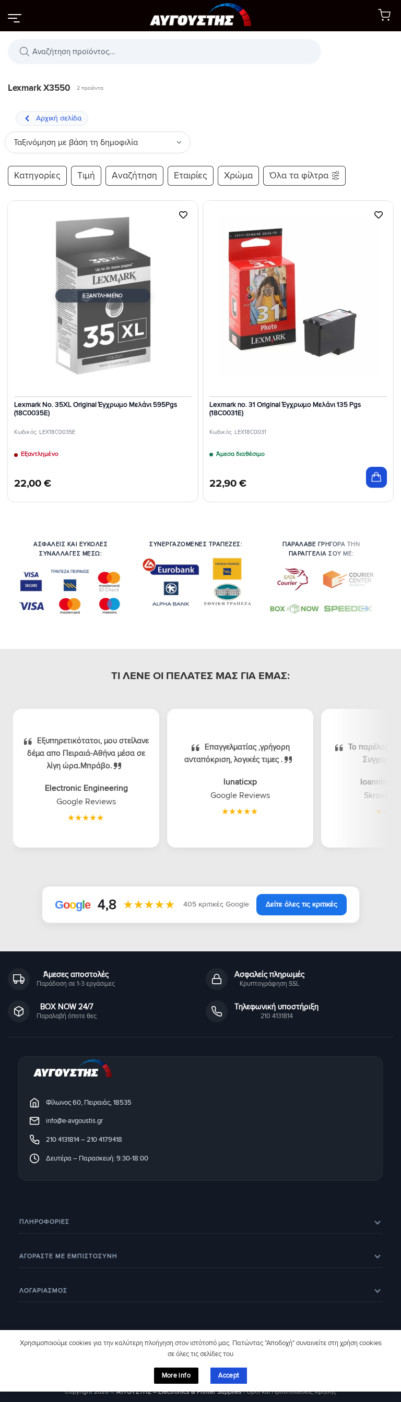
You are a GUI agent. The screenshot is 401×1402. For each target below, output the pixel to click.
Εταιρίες (190, 175)
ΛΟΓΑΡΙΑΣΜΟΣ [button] (43, 1291)
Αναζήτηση (134, 175)
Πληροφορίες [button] (44, 1222)
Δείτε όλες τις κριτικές (301, 904)
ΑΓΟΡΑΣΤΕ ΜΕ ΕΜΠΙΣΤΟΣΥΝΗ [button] (68, 1256)
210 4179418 (104, 1139)
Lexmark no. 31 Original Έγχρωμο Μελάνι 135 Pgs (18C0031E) (285, 409)
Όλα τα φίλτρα (298, 175)
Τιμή (86, 175)
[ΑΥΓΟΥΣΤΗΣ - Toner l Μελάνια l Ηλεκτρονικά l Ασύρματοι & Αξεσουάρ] (200, 16)
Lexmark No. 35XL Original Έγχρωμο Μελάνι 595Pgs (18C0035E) (95, 409)
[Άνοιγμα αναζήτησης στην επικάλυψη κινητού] (164, 51)
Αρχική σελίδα (58, 118)
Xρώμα (238, 175)
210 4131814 (62, 1139)
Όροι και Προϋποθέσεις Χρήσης (291, 1392)
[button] (14, 17)
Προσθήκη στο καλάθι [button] (376, 477)
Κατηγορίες (37, 175)
